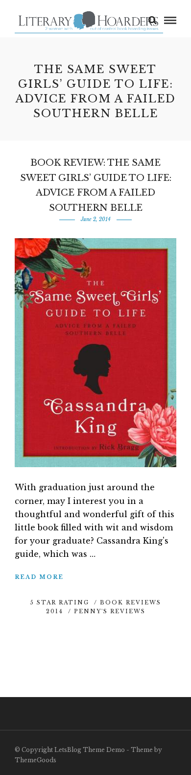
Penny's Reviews (109, 611)
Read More (39, 577)
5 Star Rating (59, 602)
